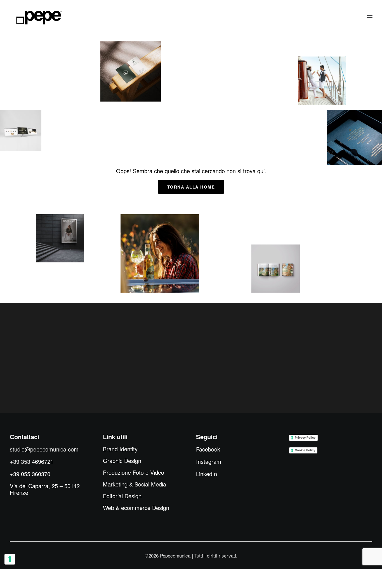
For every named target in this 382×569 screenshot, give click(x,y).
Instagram (208, 461)
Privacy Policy (305, 437)
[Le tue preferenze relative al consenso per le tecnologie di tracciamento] (9, 559)
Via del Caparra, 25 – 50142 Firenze (45, 489)
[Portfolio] (160, 253)
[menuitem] (120, 449)
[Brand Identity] (130, 71)
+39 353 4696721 (31, 461)
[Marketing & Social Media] (60, 238)
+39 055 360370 (30, 474)
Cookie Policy (305, 450)
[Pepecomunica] (39, 18)
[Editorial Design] (275, 268)
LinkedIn (206, 474)
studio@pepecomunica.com (44, 449)
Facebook (208, 449)
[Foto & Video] (322, 81)
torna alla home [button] (191, 187)
